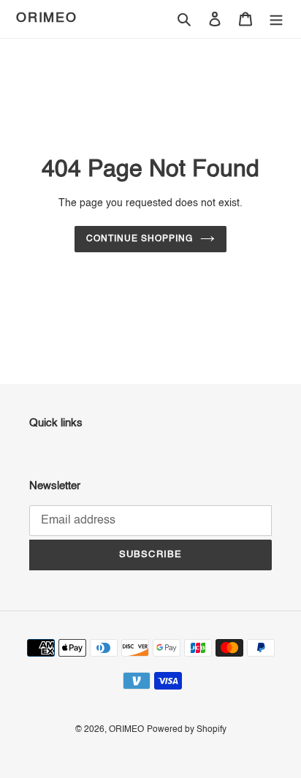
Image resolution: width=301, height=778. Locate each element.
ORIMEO (46, 18)
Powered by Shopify (186, 729)
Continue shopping (139, 239)
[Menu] (276, 19)
